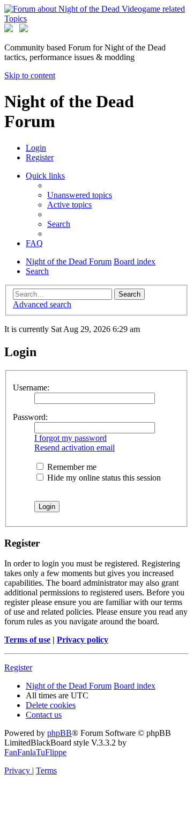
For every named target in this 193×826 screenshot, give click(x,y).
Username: (31, 387)
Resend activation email (74, 447)
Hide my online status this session (103, 477)
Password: (30, 417)
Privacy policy (82, 639)
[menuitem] (36, 147)
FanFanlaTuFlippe (35, 752)
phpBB (59, 733)
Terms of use (27, 639)
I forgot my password (70, 437)
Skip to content (29, 75)
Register (18, 667)
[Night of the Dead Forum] (96, 18)
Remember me (70, 466)
